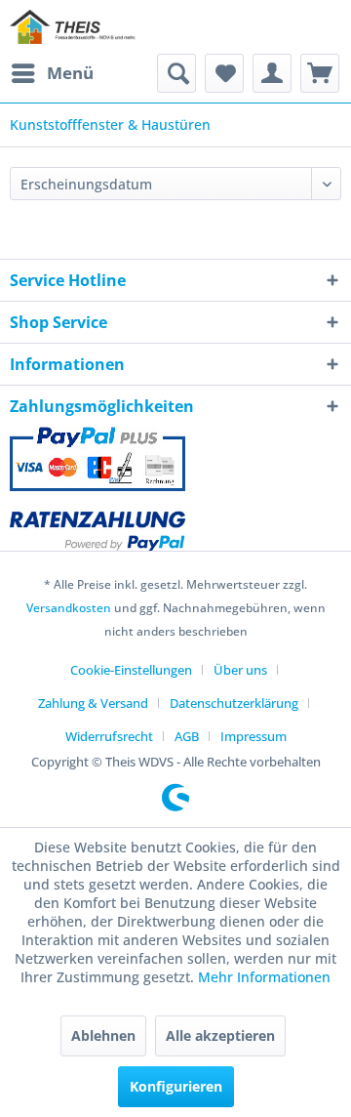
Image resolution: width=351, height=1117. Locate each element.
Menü (70, 73)
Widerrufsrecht (109, 736)
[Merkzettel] (224, 73)
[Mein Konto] (272, 73)
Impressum (253, 736)
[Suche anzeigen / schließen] (176, 73)
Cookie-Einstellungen (131, 670)
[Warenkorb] (319, 73)
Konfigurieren (176, 1086)
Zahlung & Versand (93, 703)
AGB (187, 736)
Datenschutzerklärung (234, 703)
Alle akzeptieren (220, 1035)
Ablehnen (103, 1035)
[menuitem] (51, 73)
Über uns (240, 670)
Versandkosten (68, 608)
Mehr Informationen (264, 977)
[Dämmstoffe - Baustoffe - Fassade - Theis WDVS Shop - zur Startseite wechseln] (73, 27)
